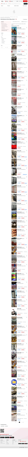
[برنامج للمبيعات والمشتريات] (19, 382)
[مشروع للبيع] (19, 110)
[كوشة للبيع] (19, 48)
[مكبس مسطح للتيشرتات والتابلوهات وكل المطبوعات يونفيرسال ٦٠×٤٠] (19, 40)
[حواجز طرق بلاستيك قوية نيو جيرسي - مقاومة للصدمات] (19, 145)
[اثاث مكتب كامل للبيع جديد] (19, 57)
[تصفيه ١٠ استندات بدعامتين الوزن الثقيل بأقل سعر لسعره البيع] (19, 189)
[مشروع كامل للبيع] (19, 399)
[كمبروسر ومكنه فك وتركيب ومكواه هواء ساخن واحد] (19, 373)
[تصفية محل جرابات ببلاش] (19, 277)
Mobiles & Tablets (16, 5)
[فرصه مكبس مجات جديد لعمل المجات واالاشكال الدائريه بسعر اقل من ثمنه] (19, 312)
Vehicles (2, 5)
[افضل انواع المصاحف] (19, 285)
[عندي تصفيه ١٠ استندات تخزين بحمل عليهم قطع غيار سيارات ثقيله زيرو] (19, 154)
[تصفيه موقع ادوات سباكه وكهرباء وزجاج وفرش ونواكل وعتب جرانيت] (19, 329)
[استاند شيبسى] (19, 101)
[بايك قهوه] (19, 241)
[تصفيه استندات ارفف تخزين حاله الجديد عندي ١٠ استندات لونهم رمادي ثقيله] (19, 180)
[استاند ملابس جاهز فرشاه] (19, 215)
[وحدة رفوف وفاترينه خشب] (19, 233)
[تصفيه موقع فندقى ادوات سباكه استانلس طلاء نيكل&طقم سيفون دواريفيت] (19, 364)
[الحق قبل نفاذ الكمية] (19, 347)
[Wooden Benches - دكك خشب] (19, 391)
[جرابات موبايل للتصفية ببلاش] (19, 268)
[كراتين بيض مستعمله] (19, 408)
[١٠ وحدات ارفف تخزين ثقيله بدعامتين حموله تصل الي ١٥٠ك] (19, 162)
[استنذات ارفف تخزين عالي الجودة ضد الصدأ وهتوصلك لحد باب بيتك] (19, 171)
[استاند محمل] (19, 92)
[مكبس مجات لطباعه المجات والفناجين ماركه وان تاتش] (19, 31)
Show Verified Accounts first (16, 21)
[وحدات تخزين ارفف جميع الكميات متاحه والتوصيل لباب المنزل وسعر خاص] (19, 198)
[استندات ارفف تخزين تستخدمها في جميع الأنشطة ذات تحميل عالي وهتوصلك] (19, 206)
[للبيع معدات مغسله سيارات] (19, 224)
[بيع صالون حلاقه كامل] (19, 75)
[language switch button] (17, 1)
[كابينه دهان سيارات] (19, 320)
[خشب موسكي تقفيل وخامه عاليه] (19, 303)
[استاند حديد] (19, 83)
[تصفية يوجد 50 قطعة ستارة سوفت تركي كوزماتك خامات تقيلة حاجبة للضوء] (19, 417)
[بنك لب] (19, 338)
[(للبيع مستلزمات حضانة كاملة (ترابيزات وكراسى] (19, 136)
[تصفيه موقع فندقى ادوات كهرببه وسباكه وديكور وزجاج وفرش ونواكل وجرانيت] (19, 250)
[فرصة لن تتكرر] (19, 127)
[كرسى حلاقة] (19, 356)
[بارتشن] (19, 119)
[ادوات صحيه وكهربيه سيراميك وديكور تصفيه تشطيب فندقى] (19, 66)
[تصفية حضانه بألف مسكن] (19, 294)
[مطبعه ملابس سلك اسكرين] (19, 259)
